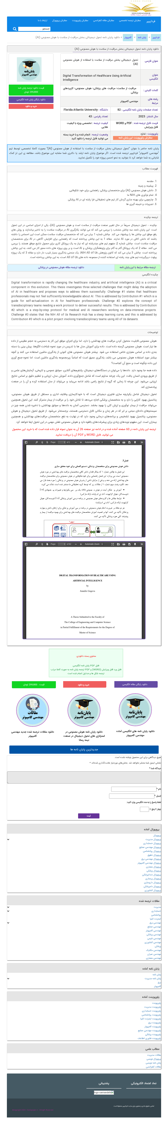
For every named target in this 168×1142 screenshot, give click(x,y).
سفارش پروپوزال (59, 21)
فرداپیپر (151, 21)
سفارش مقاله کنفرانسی (103, 21)
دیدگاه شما (155, 769)
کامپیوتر (128, 38)
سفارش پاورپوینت (80, 21)
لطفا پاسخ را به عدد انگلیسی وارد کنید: (143, 802)
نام (159, 789)
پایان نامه (142, 38)
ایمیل (157, 796)
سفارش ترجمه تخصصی (130, 21)
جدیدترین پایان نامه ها (84, 749)
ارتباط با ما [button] (42, 21)
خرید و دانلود (31, 106)
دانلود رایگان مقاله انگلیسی (134, 685)
